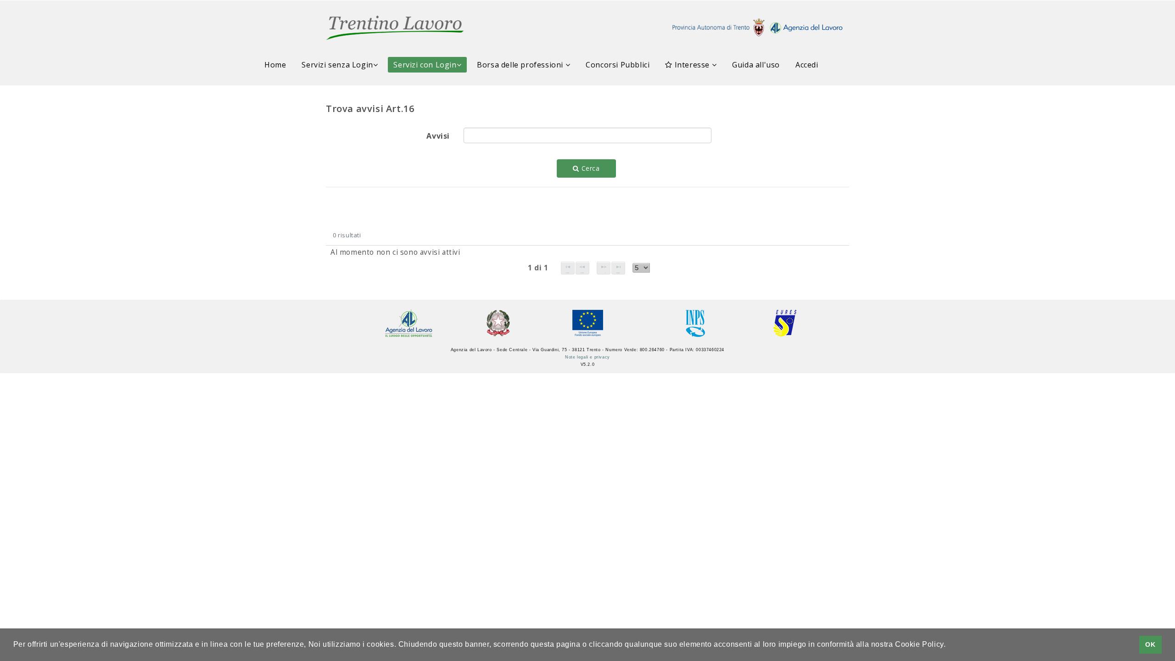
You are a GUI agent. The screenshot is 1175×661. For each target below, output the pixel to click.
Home (275, 65)
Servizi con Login (424, 65)
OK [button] (1150, 644)
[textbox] (587, 135)
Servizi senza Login (337, 65)
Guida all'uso (756, 65)
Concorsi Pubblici (617, 65)
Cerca (589, 168)
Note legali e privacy (587, 357)
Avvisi (438, 136)
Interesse (692, 65)
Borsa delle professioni (521, 65)
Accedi (806, 65)
